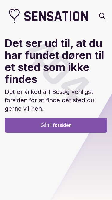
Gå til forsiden (56, 125)
